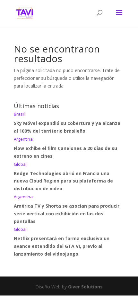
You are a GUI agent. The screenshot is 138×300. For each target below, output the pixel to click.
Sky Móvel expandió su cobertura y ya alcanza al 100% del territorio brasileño (67, 123)
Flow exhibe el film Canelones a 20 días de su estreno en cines (65, 148)
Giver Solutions (85, 287)
